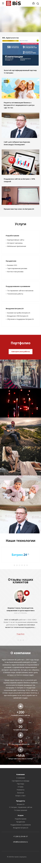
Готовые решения (20, 810)
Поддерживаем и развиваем (18, 286)
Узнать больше (13, 24)
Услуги (20, 815)
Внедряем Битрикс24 (14, 308)
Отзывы (20, 787)
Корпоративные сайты (15, 240)
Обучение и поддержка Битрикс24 (20, 319)
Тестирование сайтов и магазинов (20, 290)
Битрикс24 (20, 804)
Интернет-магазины (15, 243)
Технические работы (15, 294)
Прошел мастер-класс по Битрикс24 (19, 209)
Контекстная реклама (15, 271)
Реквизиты (20, 790)
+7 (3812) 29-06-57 (20, 836)
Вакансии (20, 793)
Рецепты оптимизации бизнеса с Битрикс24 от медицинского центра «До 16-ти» (19, 105)
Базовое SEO (12, 265)
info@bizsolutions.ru (20, 842)
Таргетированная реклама (17, 268)
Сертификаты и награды (20, 781)
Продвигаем (11, 261)
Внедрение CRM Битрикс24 (17, 316)
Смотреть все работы (20, 351)
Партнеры (20, 784)
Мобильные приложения (16, 246)
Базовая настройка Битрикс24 (18, 313)
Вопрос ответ (20, 796)
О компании (20, 778)
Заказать (29, 24)
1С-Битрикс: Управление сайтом (20, 807)
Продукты (20, 801)
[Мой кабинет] (33, 3)
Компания (20, 774)
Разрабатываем (12, 235)
